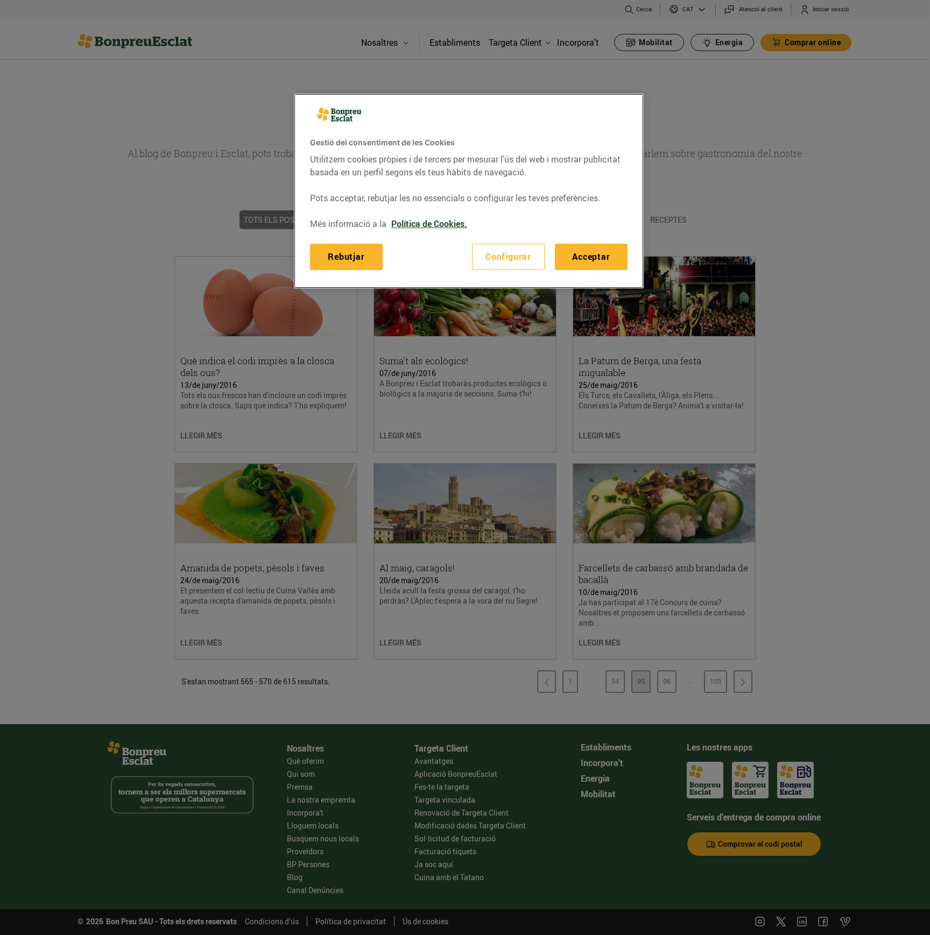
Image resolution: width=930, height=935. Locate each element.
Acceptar (591, 257)
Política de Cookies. (429, 224)
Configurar (508, 257)
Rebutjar (346, 257)
